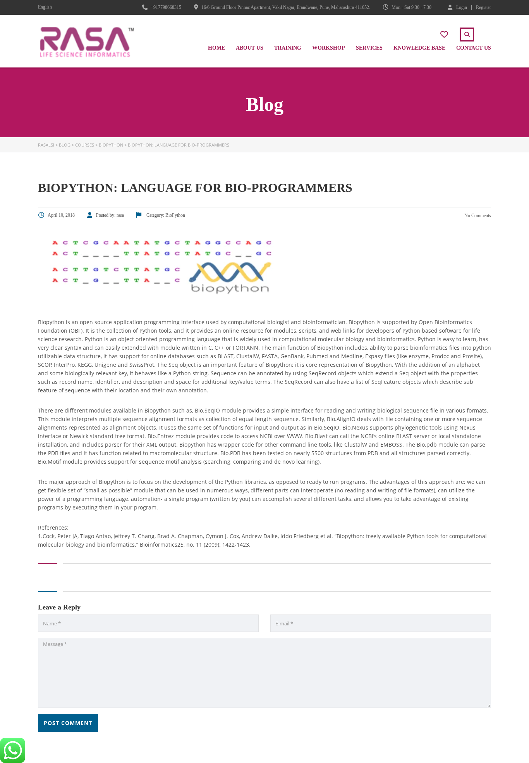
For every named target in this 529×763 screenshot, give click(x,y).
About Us (249, 48)
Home (216, 48)
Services (369, 48)
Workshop (328, 48)
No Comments (477, 215)
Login (461, 7)
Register (483, 7)
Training (287, 48)
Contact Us (473, 48)
